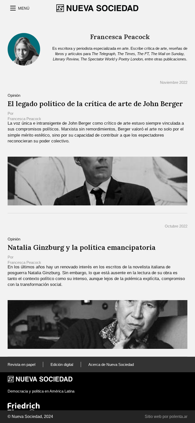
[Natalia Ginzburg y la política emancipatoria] (97, 324)
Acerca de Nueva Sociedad (111, 364)
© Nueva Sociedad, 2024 (30, 416)
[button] (19, 8)
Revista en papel (21, 364)
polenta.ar (178, 416)
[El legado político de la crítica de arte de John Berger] (97, 180)
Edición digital (62, 364)
